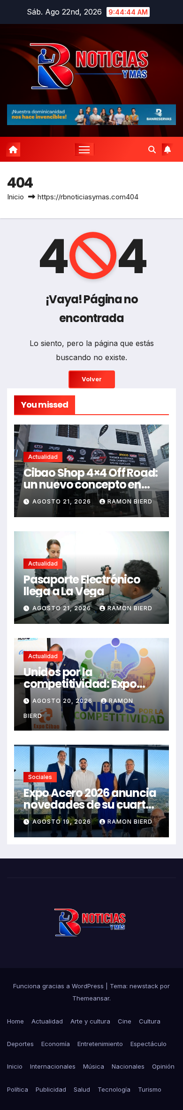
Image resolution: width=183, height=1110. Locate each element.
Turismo (149, 1089)
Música (93, 1066)
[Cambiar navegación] (84, 149)
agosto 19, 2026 (62, 821)
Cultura (149, 1021)
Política (17, 1089)
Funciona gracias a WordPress (59, 986)
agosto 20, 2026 (63, 700)
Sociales (40, 776)
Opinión (163, 1066)
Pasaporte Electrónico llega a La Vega (81, 585)
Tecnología (114, 1089)
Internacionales (53, 1066)
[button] (152, 149)
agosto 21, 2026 (62, 501)
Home (15, 1021)
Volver (92, 379)
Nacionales (128, 1066)
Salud (82, 1089)
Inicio (15, 196)
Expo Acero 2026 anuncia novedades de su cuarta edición (89, 804)
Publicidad (51, 1089)
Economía (55, 1043)
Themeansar (90, 998)
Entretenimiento (100, 1043)
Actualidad (43, 456)
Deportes (20, 1043)
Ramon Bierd (129, 501)
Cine (124, 1021)
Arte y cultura (90, 1021)
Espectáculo (148, 1043)
